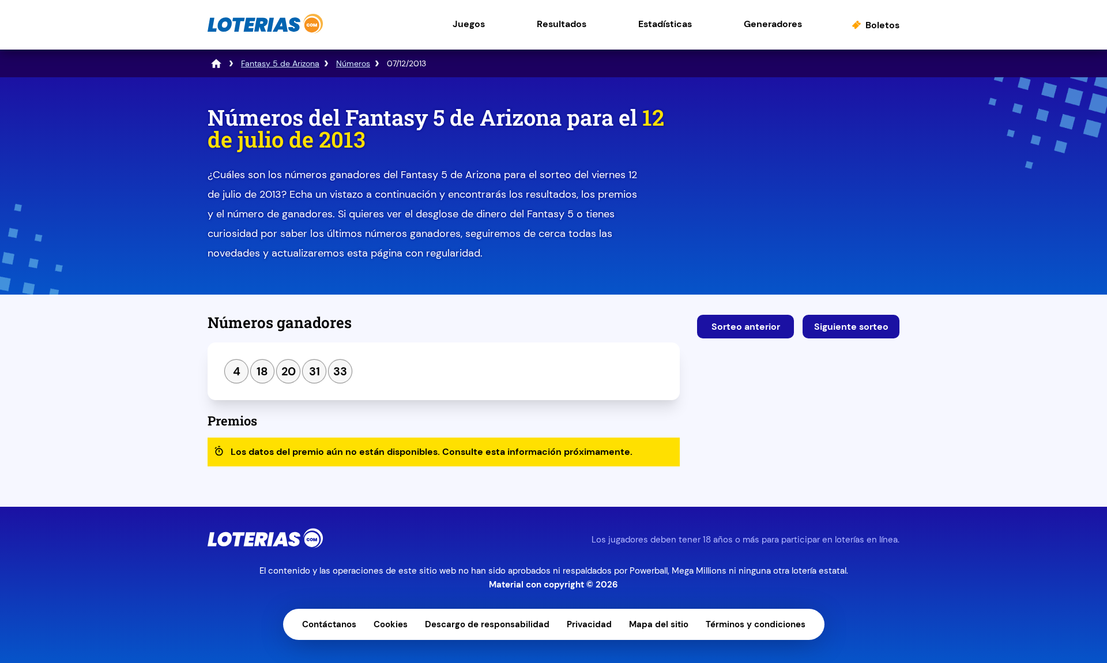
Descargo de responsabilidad (487, 624)
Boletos (882, 25)
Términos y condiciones (755, 624)
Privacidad (589, 624)
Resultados (561, 24)
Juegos (469, 24)
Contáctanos (329, 624)
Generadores (773, 24)
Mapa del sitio (658, 624)
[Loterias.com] (265, 31)
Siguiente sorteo (851, 327)
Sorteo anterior (745, 327)
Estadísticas (665, 24)
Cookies (391, 624)
